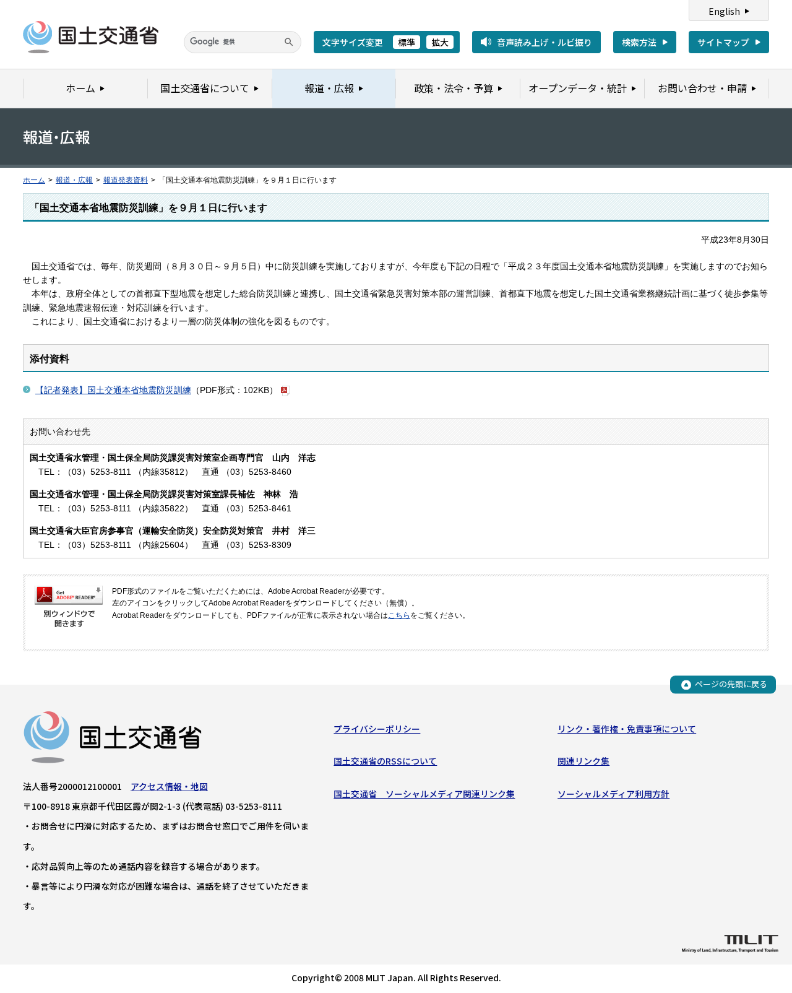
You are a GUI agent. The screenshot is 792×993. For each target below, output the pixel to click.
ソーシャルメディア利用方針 (613, 793)
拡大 (440, 42)
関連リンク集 (583, 761)
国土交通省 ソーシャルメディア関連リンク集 (424, 793)
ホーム (34, 180)
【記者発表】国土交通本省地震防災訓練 (113, 390)
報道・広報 (74, 180)
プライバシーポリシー (377, 728)
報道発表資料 (125, 180)
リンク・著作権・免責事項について (626, 728)
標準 (406, 42)
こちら (399, 615)
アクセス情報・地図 (169, 786)
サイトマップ (723, 42)
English (724, 11)
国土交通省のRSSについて (385, 761)
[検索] (289, 42)
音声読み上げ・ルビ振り (544, 42)
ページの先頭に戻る (731, 684)
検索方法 (639, 42)
